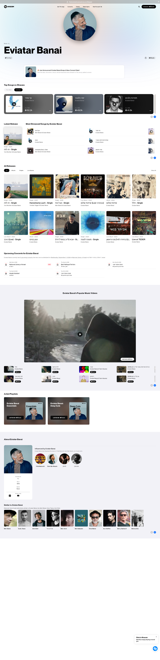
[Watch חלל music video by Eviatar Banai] (80, 334)
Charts (78, 6)
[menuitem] (61, 7)
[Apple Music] (7, 155)
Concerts (70, 6)
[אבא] (55, 141)
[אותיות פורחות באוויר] (115, 141)
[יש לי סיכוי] (151, 131)
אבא (36, 140)
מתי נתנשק (99, 149)
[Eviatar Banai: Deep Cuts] (68, 411)
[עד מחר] (115, 131)
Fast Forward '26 (97, 6)
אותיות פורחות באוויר (102, 140)
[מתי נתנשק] (115, 150)
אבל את (37, 130)
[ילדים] (151, 141)
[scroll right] (155, 117)
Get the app (60, 6)
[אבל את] (55, 131)
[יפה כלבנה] (151, 150)
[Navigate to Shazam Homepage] (9, 6)
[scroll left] (151, 117)
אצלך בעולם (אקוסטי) (41, 149)
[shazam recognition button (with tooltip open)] (155, 648)
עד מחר (98, 130)
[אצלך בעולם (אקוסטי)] (55, 150)
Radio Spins (86, 6)
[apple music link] (152, 57)
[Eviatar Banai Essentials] (25, 411)
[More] (79, 131)
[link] (127, 359)
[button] (158, 1)
